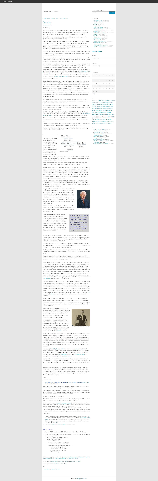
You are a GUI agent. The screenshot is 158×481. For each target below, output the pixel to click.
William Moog (57, 469)
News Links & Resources (99, 136)
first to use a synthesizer (80, 349)
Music (57, 18)
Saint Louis (110, 116)
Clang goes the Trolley (98, 132)
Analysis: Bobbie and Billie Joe (100, 133)
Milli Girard (108, 112)
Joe (51, 25)
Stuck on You (96, 39)
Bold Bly (95, 31)
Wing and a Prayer (97, 44)
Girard (101, 108)
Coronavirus (99, 104)
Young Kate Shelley (98, 138)
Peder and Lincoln (97, 38)
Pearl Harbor (97, 116)
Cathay (95, 24)
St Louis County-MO (102, 119)
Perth (101, 116)
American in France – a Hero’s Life (101, 45)
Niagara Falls (102, 114)
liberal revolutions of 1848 (62, 76)
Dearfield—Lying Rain (98, 21)
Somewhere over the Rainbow (58, 424)
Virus (107, 121)
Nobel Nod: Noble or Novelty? (100, 32)
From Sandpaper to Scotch (99, 30)
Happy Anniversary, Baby (99, 139)
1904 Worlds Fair (104, 100)
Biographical (53, 18)
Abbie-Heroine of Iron (98, 28)
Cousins (47, 22)
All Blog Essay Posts (98, 135)
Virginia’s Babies (97, 25)
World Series (101, 123)
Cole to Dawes (97, 37)
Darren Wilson (104, 104)
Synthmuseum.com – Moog (60, 463)
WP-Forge (78, 478)
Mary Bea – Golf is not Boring (100, 46)
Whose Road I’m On (98, 20)
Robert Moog (46, 469)
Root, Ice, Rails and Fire (98, 27)
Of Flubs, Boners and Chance (100, 129)
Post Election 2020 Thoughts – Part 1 (101, 140)
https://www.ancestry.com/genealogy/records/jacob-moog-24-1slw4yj (65, 461)
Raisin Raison (96, 142)
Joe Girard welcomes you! (99, 131)
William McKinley (111, 121)
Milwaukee (96, 114)
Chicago (106, 102)
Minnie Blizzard (97, 42)
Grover (95, 34)
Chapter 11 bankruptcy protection (63, 403)
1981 (111, 100)
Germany (97, 108)
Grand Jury (104, 108)
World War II (107, 123)
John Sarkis (96, 110)
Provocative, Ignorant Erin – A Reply (101, 143)
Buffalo (100, 102)
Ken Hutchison (109, 110)
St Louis (95, 119)
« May (93, 93)
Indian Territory (108, 108)
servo (49, 469)
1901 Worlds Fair (94, 100)
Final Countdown (62, 354)
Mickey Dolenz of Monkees (59, 349)
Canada (102, 102)
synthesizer (59, 331)
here (89, 292)
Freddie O (96, 35)
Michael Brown (103, 112)
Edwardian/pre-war (100, 106)
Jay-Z (111, 108)
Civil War (110, 102)
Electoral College (107, 106)
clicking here (86, 382)
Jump (56, 356)
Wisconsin (95, 123)
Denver (107, 104)
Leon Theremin (46, 278)
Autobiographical (46, 18)
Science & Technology (63, 18)
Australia (97, 102)
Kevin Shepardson (95, 112)
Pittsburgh (104, 116)
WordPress (84, 478)
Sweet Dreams (67, 356)
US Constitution (103, 121)
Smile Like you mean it (79, 354)
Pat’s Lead (96, 23)
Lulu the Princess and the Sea (100, 41)
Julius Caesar (102, 110)
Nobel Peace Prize (109, 114)
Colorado (94, 104)
